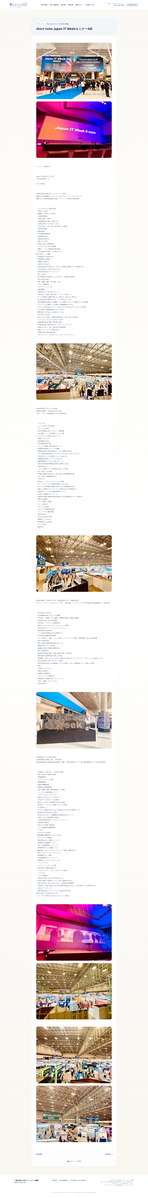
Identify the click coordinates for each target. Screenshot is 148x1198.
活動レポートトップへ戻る (74, 1161)
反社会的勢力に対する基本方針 (78, 1180)
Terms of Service (90, 1192)
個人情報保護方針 (63, 1180)
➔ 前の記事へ (39, 1154)
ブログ (56, 24)
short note (50, 24)
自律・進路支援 (54, 5)
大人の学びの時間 (63, 24)
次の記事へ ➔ (109, 1154)
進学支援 (63, 5)
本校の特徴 (44, 5)
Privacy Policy (80, 1192)
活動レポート (79, 5)
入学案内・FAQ (89, 5)
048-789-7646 (119, 5)
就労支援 (70, 5)
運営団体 (55, 1180)
